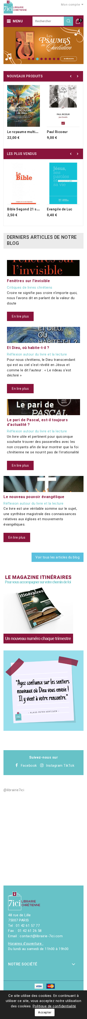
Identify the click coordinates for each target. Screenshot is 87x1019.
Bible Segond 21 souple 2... (29, 209)
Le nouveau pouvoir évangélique (33, 497)
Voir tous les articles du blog (57, 557)
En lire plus (20, 316)
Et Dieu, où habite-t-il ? (28, 347)
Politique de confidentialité (54, 1006)
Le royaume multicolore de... (30, 132)
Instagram (54, 765)
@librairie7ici (13, 790)
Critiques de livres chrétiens (29, 287)
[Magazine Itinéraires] (38, 608)
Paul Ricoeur (57, 132)
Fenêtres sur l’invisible (28, 281)
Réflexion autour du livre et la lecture (37, 354)
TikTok (69, 765)
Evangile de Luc (59, 209)
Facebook (29, 765)
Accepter (44, 1012)
